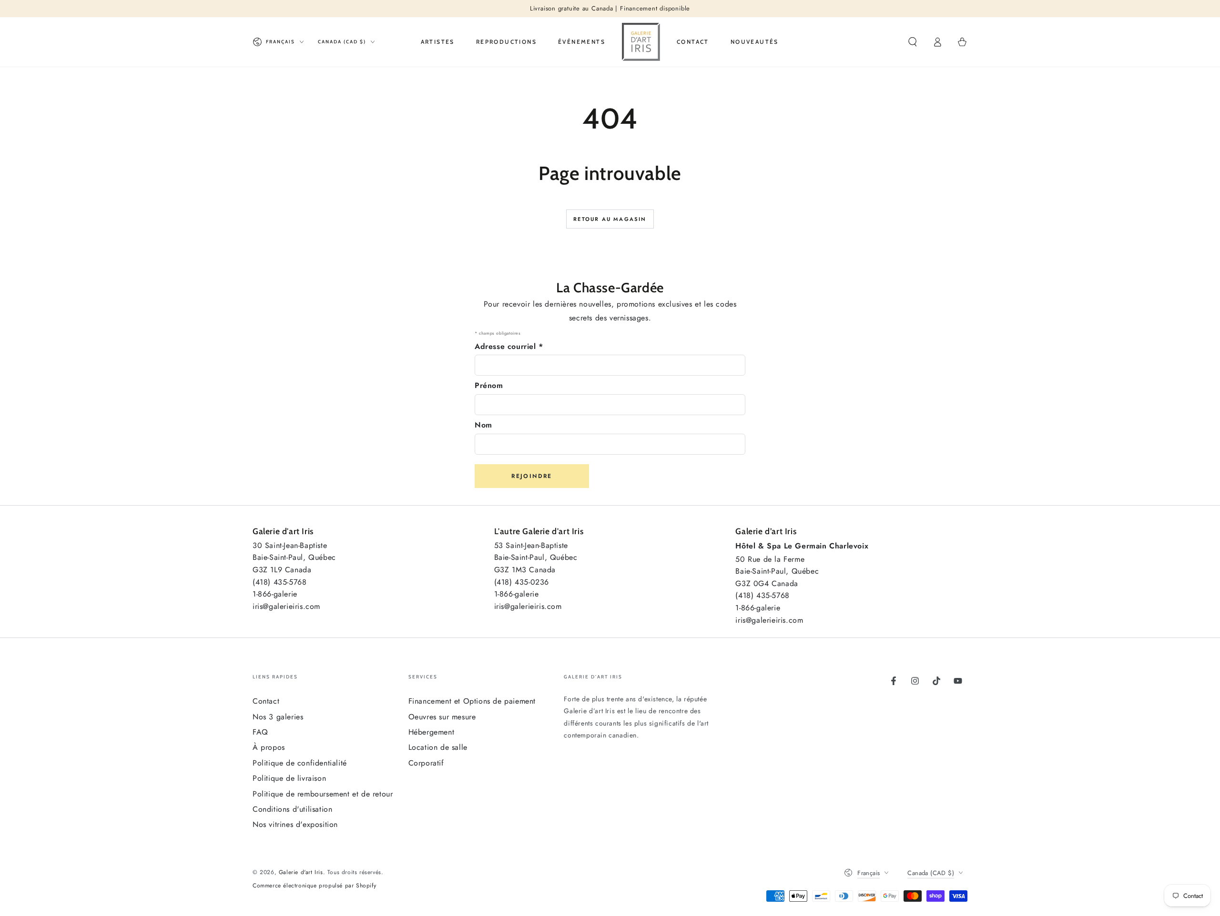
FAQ (260, 732)
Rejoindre (531, 476)
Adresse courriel (509, 346)
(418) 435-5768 (279, 582)
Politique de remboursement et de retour (323, 793)
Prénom (489, 385)
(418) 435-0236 (521, 582)
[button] (912, 41)
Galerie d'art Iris (301, 872)
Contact (266, 701)
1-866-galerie (275, 593)
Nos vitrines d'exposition (295, 824)
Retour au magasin (609, 219)
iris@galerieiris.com (286, 606)
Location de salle (438, 747)
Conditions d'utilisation (292, 809)
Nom (483, 424)
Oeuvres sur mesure (442, 716)
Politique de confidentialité (300, 762)
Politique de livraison (289, 778)
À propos (269, 747)
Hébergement (431, 732)
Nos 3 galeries (278, 716)
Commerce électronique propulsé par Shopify (314, 886)
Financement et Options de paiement (472, 701)
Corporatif (426, 762)
